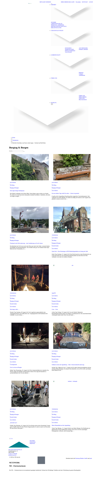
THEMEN (53, 4)
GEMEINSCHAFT (55, 55)
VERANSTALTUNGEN (57, 30)
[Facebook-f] (74, 442)
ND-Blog (12, 185)
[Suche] (23, 151)
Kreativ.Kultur (55, 245)
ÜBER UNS (54, 78)
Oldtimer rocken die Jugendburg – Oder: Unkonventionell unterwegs (68, 364)
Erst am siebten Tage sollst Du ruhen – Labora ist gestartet (65, 193)
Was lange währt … (14, 309)
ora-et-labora (55, 190)
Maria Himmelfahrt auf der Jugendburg (61, 425)
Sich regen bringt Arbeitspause (17, 190)
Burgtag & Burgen (14, 187)
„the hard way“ (13, 422)
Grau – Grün (55, 309)
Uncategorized (13, 364)
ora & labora (13, 182)
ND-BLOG (54, 102)
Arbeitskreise (15, 140)
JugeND (54, 293)
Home (13, 137)
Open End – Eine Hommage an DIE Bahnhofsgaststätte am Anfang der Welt (70, 251)
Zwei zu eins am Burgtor (16, 367)
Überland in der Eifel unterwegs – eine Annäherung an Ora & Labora (26, 243)
